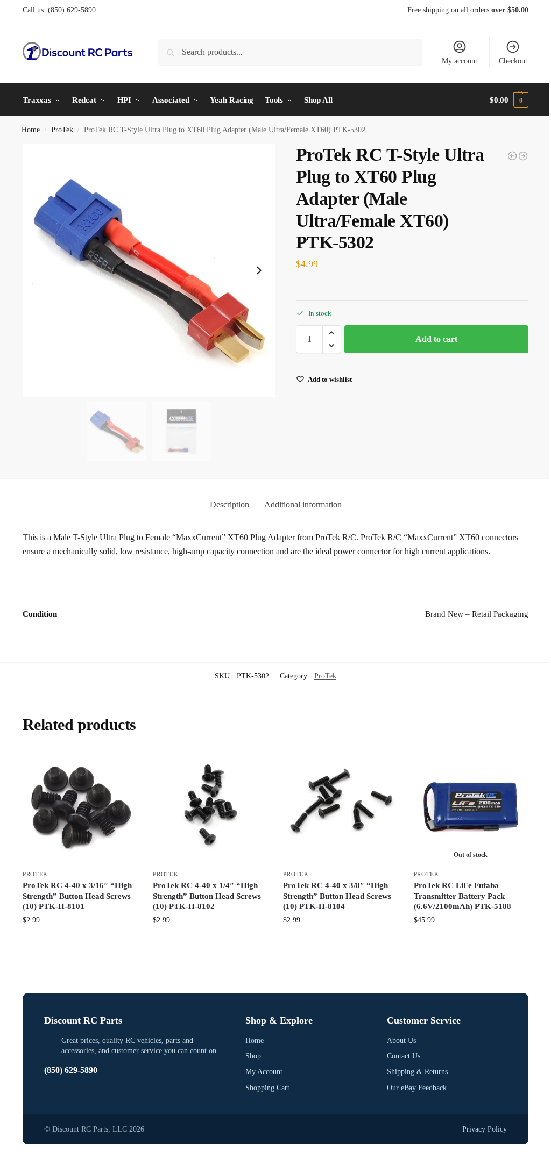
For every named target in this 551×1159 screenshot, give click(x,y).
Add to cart (436, 339)
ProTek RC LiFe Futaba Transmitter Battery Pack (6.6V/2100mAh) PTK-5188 (462, 896)
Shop (253, 1056)
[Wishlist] (120, 766)
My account (459, 61)
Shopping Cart (267, 1088)
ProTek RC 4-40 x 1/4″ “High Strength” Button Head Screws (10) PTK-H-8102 (207, 896)
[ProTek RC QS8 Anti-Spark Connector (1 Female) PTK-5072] (512, 156)
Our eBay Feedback (417, 1088)
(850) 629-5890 (72, 10)
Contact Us (403, 1056)
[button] (509, 100)
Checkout (513, 61)
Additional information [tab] (303, 504)
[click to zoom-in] (149, 270)
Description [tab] (229, 504)
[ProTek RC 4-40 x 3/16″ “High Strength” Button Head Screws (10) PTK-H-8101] (80, 807)
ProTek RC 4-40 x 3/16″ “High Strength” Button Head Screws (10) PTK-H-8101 (77, 896)
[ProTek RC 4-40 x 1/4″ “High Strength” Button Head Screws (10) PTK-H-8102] (210, 807)
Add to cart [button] (79, 943)
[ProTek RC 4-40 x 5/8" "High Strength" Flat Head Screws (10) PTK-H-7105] (523, 156)
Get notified (470, 943)
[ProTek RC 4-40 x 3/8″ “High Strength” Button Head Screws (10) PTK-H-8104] (340, 807)
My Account (263, 1072)
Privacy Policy (484, 1129)
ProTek (62, 130)
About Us (401, 1040)
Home (31, 130)
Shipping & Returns (417, 1072)
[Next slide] (259, 270)
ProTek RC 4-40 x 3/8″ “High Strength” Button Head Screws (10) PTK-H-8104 (337, 896)
